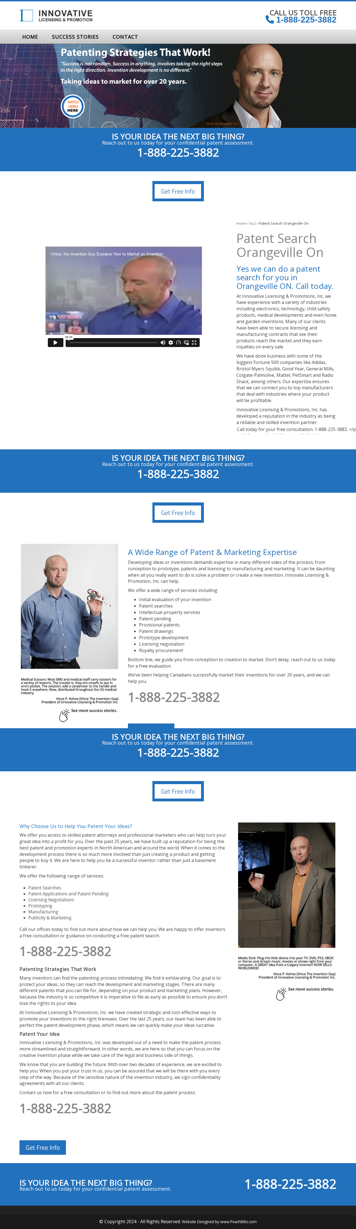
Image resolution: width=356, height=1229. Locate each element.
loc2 (252, 223)
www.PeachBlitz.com (238, 1221)
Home (241, 223)
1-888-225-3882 (305, 19)
